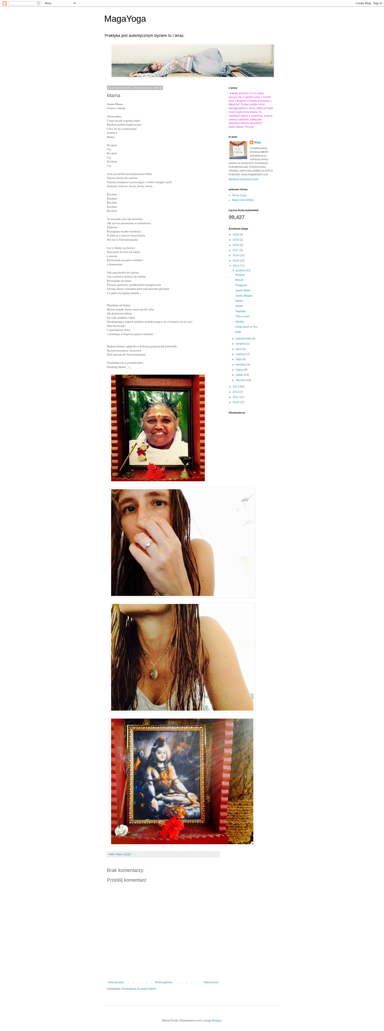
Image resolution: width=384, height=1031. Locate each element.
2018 (236, 245)
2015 (236, 260)
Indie (238, 332)
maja (239, 359)
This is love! (242, 316)
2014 (236, 265)
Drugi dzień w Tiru (246, 326)
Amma (239, 306)
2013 (236, 386)
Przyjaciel (241, 285)
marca (240, 369)
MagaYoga (125, 19)
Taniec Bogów (243, 295)
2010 (236, 402)
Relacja (240, 274)
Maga (257, 142)
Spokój (239, 321)
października (244, 338)
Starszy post (211, 982)
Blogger (216, 1020)
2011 (236, 397)
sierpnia (241, 343)
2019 (236, 239)
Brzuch (239, 280)
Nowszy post (115, 982)
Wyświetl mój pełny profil (243, 179)
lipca (239, 349)
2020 (236, 234)
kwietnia (241, 364)
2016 (236, 255)
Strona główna (163, 982)
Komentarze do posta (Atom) (139, 988)
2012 (236, 392)
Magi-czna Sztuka (243, 200)
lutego (240, 374)
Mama (239, 300)
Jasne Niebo (243, 290)
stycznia (241, 380)
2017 (236, 250)
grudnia (241, 270)
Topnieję (240, 311)
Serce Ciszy (239, 195)
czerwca (241, 354)
